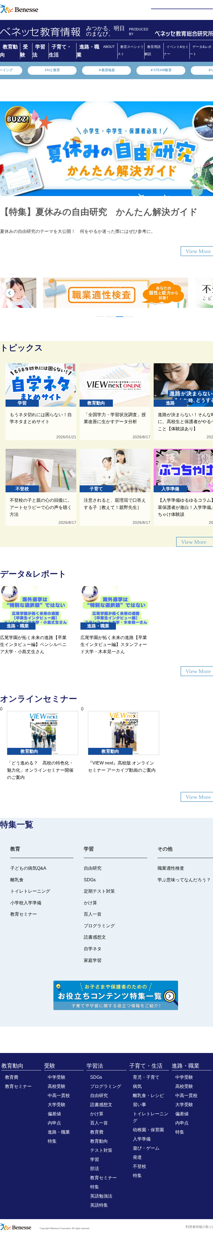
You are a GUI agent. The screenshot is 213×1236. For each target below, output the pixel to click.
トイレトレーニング (150, 1117)
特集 (52, 1141)
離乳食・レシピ (148, 1095)
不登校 (139, 1166)
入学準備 (142, 1139)
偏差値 (54, 1113)
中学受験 (56, 1077)
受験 (49, 1066)
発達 (137, 1157)
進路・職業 (59, 1132)
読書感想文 (101, 1104)
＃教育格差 (106, 70)
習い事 (139, 1104)
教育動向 (12, 1066)
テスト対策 (101, 1150)
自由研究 (99, 1095)
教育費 (11, 1077)
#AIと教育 (52, 70)
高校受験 (56, 1086)
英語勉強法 (101, 1196)
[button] (99, 316)
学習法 (95, 1066)
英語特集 (99, 1205)
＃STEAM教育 (161, 70)
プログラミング (105, 1086)
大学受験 (56, 1104)
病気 (137, 1086)
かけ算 (96, 1113)
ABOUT (109, 47)
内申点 (54, 1123)
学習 (94, 1159)
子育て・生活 (146, 1066)
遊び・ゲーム (146, 1148)
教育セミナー (18, 1086)
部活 (94, 1168)
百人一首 (99, 1123)
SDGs (96, 1077)
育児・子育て (146, 1077)
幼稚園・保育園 (148, 1129)
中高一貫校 (59, 1095)
